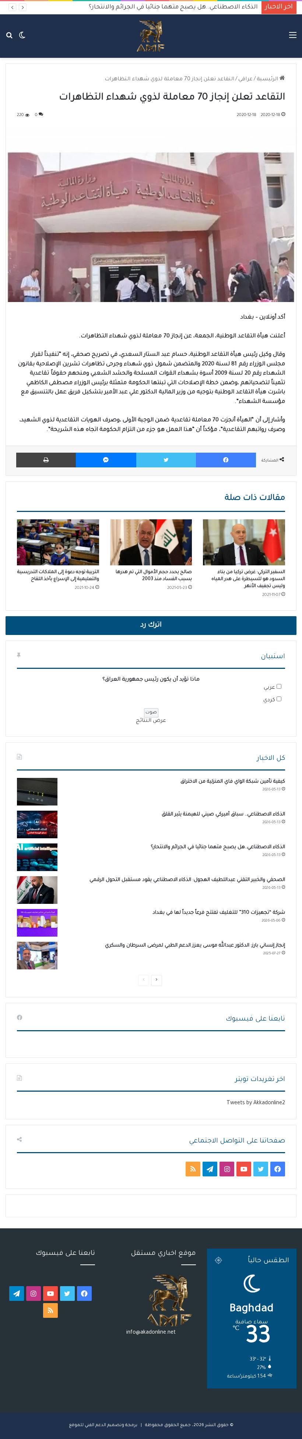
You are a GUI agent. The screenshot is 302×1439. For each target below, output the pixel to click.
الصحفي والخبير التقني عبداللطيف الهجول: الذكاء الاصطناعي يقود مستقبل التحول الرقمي (136, 7)
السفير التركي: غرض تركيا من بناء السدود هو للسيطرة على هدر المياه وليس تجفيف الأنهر (248, 579)
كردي (269, 700)
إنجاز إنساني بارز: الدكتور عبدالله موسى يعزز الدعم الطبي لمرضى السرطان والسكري (195, 945)
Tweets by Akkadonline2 (255, 1103)
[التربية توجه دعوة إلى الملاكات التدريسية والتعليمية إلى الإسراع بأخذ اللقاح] (58, 542)
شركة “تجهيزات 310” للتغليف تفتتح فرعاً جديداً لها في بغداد (218, 913)
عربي (269, 688)
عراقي (245, 80)
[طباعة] (46, 460)
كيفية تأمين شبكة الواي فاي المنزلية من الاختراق (232, 782)
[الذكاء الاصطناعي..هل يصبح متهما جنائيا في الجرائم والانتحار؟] (37, 857)
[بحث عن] (9, 39)
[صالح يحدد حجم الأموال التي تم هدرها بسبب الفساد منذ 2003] (151, 542)
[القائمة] (292, 39)
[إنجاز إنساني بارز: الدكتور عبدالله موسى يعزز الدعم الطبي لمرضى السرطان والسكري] (37, 955)
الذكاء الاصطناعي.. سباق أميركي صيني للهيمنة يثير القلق (223, 814)
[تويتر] (166, 460)
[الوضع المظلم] (22, 39)
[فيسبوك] (226, 460)
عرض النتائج (151, 721)
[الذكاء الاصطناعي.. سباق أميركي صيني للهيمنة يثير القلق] (37, 824)
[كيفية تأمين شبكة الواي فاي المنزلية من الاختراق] (37, 792)
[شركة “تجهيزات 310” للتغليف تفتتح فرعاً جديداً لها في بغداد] (37, 923)
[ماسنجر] (106, 460)
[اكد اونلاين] (151, 36)
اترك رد (151, 625)
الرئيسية (268, 80)
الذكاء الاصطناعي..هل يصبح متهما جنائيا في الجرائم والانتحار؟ (218, 847)
